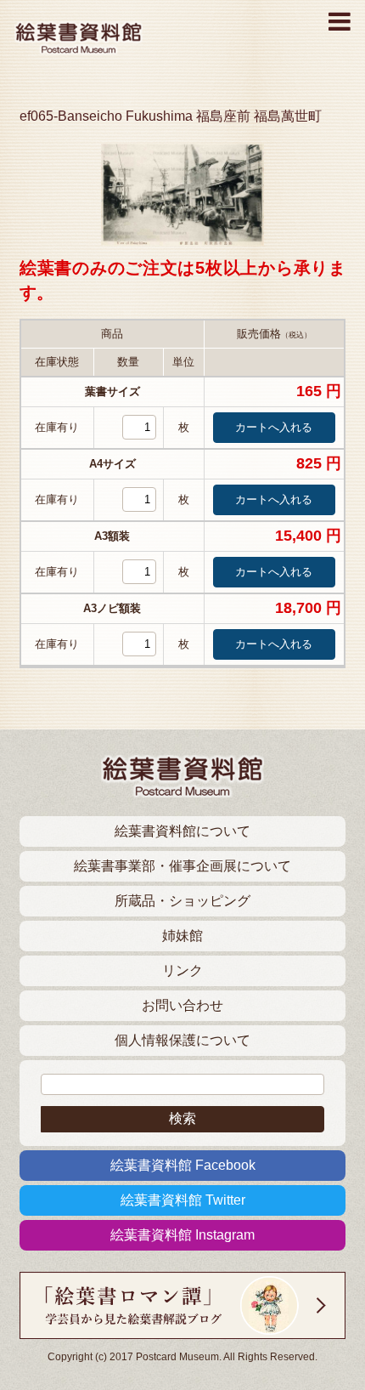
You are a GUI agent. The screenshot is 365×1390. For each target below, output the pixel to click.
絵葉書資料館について (182, 831)
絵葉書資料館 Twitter (183, 1200)
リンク (182, 970)
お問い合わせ (182, 1005)
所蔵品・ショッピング (182, 901)
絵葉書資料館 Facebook (183, 1165)
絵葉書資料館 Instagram (182, 1235)
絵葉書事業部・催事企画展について (182, 866)
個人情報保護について (182, 1040)
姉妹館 (182, 935)
